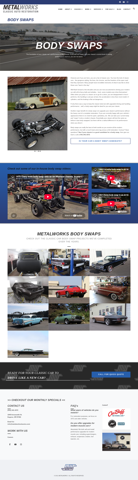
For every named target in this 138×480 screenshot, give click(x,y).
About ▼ (68, 9)
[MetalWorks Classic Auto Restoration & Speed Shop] (20, 8)
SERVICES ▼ (98, 9)
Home (60, 9)
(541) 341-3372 (13, 410)
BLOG (119, 9)
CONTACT (126, 9)
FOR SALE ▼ (110, 9)
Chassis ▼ (78, 9)
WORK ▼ (88, 9)
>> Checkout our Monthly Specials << (36, 400)
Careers (10, 437)
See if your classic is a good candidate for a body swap (98, 132)
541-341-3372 (85, 134)
